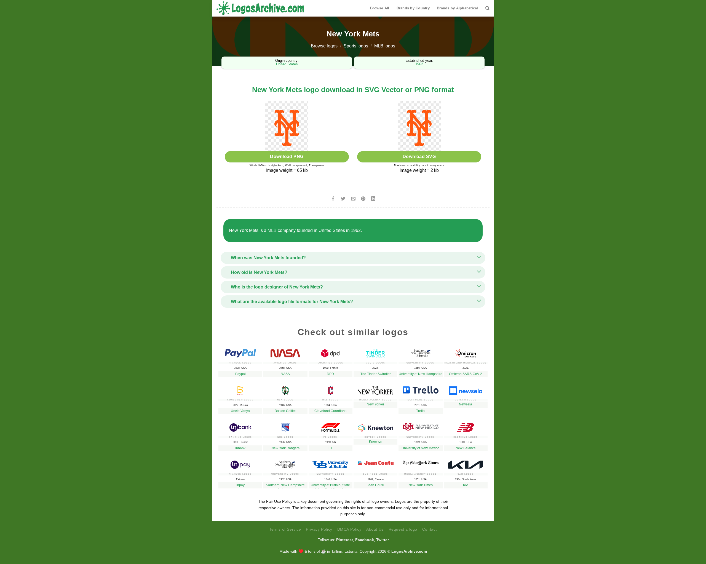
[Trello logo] (420, 389)
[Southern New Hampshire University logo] (285, 463)
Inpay (240, 485)
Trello (420, 411)
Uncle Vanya (240, 411)
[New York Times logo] (420, 461)
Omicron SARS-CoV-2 (465, 374)
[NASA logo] (285, 351)
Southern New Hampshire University (285, 485)
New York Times (420, 485)
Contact (429, 529)
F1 (330, 448)
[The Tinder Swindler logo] (375, 351)
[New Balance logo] (466, 426)
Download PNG (287, 156)
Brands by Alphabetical (457, 8)
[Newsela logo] (466, 389)
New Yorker (375, 404)
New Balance (466, 448)
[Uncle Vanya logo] (240, 389)
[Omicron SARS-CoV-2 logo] (466, 351)
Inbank (240, 448)
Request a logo (403, 529)
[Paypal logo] (240, 351)
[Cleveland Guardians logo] (330, 389)
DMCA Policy (349, 529)
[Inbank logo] (240, 426)
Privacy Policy (319, 529)
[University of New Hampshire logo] (420, 351)
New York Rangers (285, 448)
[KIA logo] (466, 463)
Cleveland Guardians (330, 411)
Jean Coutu (375, 485)
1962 (419, 64)
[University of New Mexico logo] (420, 426)
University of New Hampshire (420, 374)
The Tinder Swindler (375, 374)
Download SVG (419, 156)
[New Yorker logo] (375, 389)
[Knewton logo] (375, 426)
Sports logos (356, 46)
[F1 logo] (330, 426)
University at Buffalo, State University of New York (330, 485)
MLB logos (384, 46)
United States (287, 64)
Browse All (379, 8)
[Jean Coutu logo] (375, 461)
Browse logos (324, 46)
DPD (330, 374)
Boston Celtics (285, 411)
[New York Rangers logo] (285, 426)
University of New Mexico (420, 448)
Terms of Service (285, 529)
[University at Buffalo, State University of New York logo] (330, 463)
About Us (375, 529)
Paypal (240, 374)
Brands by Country (413, 8)
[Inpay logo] (240, 463)
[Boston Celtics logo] (285, 389)
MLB (272, 230)
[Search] (487, 8)
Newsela (465, 404)
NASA (285, 374)
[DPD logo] (330, 351)
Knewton (375, 441)
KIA (465, 485)
